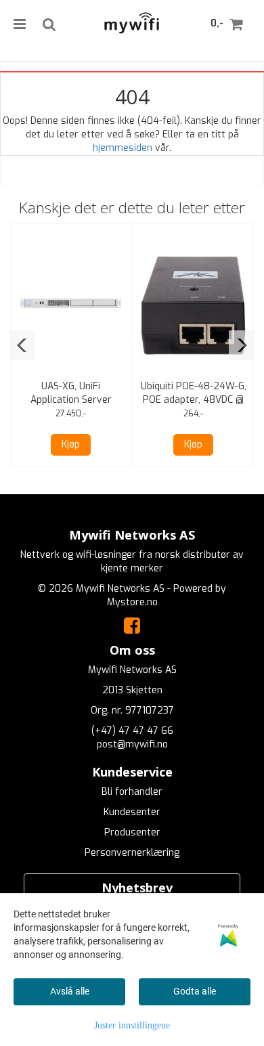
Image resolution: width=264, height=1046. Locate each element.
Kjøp (71, 444)
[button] (22, 345)
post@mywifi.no (132, 744)
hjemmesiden (122, 147)
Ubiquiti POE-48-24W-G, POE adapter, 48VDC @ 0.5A (193, 400)
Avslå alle (69, 991)
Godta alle (194, 991)
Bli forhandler (132, 791)
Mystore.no (132, 602)
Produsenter (132, 832)
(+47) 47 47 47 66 (132, 730)
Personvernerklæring (132, 852)
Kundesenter (132, 812)
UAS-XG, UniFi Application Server (71, 393)
